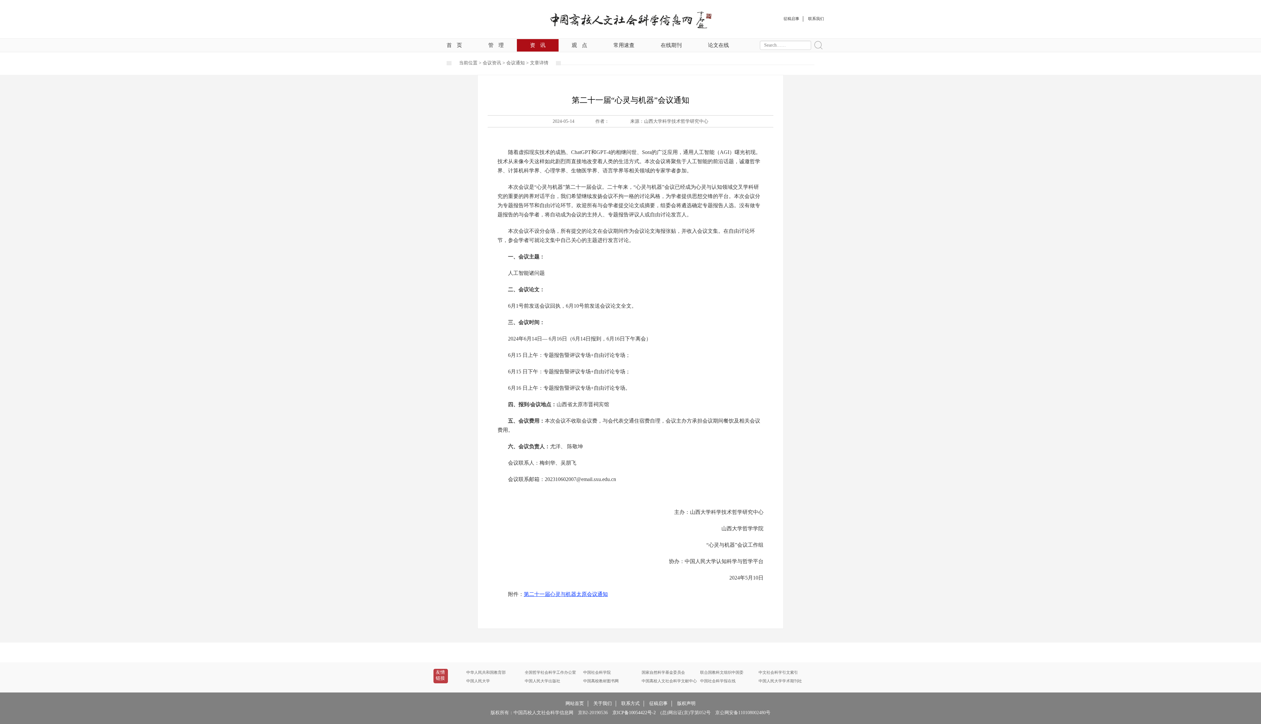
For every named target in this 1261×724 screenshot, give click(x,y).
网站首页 (574, 703)
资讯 (537, 45)
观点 (579, 45)
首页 (454, 45)
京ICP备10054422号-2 (634, 712)
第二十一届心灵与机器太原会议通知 (566, 594)
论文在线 (718, 45)
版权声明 (686, 703)
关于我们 (602, 703)
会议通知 (515, 62)
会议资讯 (492, 62)
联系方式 (630, 703)
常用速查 (623, 45)
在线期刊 (671, 45)
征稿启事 (658, 703)
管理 (496, 45)
